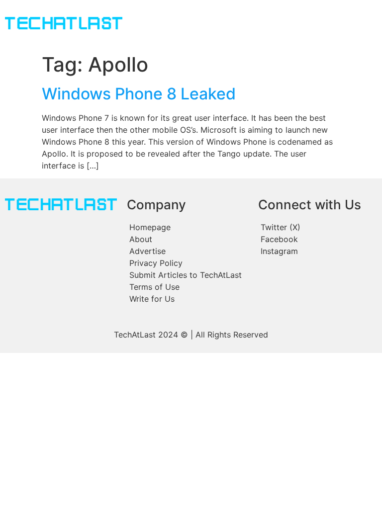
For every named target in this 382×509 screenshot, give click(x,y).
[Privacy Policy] (187, 263)
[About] (187, 239)
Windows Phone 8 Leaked (139, 93)
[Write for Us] (187, 299)
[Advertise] (187, 251)
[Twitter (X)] (317, 227)
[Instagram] (317, 251)
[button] (236, 24)
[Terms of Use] (187, 287)
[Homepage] (187, 227)
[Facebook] (317, 239)
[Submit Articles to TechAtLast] (187, 275)
